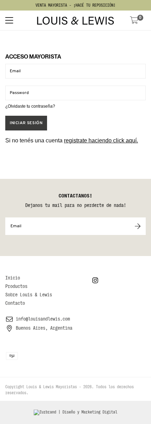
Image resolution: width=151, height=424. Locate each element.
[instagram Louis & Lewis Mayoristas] (95, 280)
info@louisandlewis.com (43, 319)
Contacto (15, 303)
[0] (134, 21)
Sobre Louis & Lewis (28, 294)
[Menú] (16, 20)
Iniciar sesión (26, 123)
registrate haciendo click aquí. (101, 140)
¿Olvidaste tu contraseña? (30, 106)
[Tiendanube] (52, 392)
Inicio (12, 278)
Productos (16, 286)
